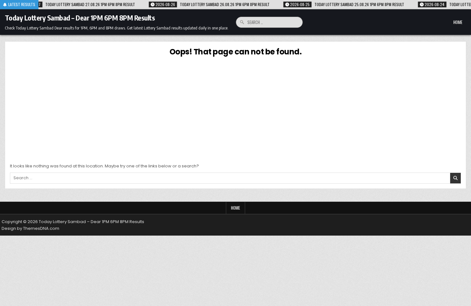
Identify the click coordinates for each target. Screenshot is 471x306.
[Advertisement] (235, 108)
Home (457, 22)
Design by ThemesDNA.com (30, 228)
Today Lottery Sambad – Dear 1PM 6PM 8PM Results (80, 17)
